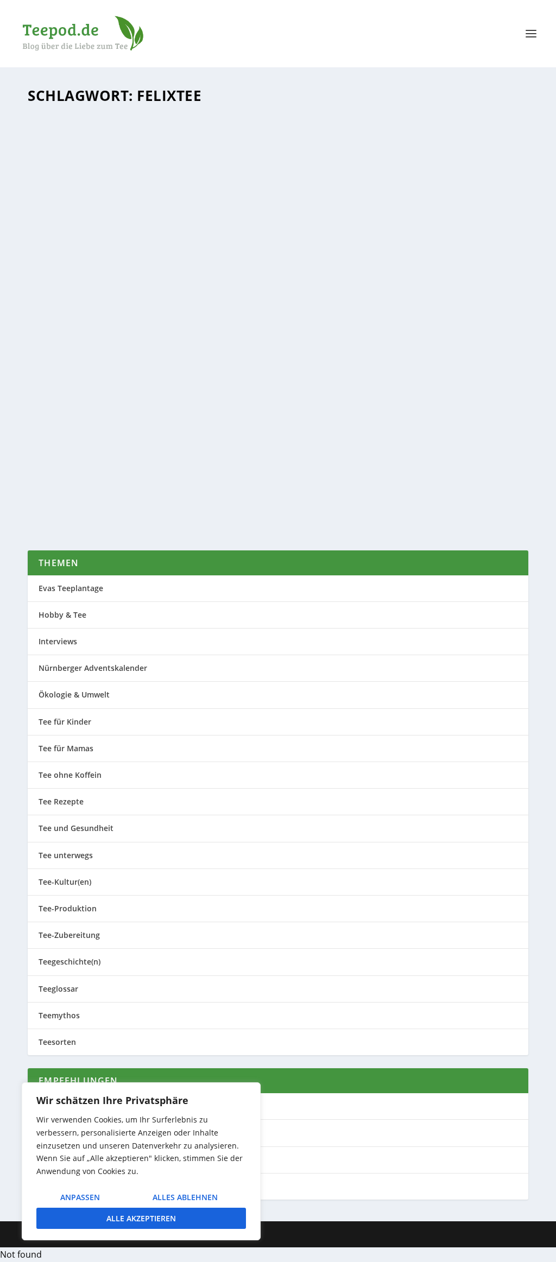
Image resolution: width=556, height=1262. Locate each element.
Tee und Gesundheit (76, 828)
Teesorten (57, 1042)
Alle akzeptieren (141, 1218)
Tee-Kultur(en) (65, 882)
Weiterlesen (74, 502)
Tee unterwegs (66, 855)
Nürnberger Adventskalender (93, 668)
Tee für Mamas (66, 748)
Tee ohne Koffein (70, 775)
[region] (141, 1161)
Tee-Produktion (68, 908)
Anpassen (80, 1197)
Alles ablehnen (185, 1197)
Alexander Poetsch (79, 456)
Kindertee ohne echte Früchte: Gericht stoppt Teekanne (181, 440)
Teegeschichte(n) (299, 456)
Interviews (58, 641)
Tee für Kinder (247, 456)
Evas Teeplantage (71, 588)
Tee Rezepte (61, 801)
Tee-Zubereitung (69, 935)
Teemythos (59, 1015)
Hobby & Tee (62, 615)
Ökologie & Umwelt (194, 456)
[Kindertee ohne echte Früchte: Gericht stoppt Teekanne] (251, 267)
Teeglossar (58, 989)
